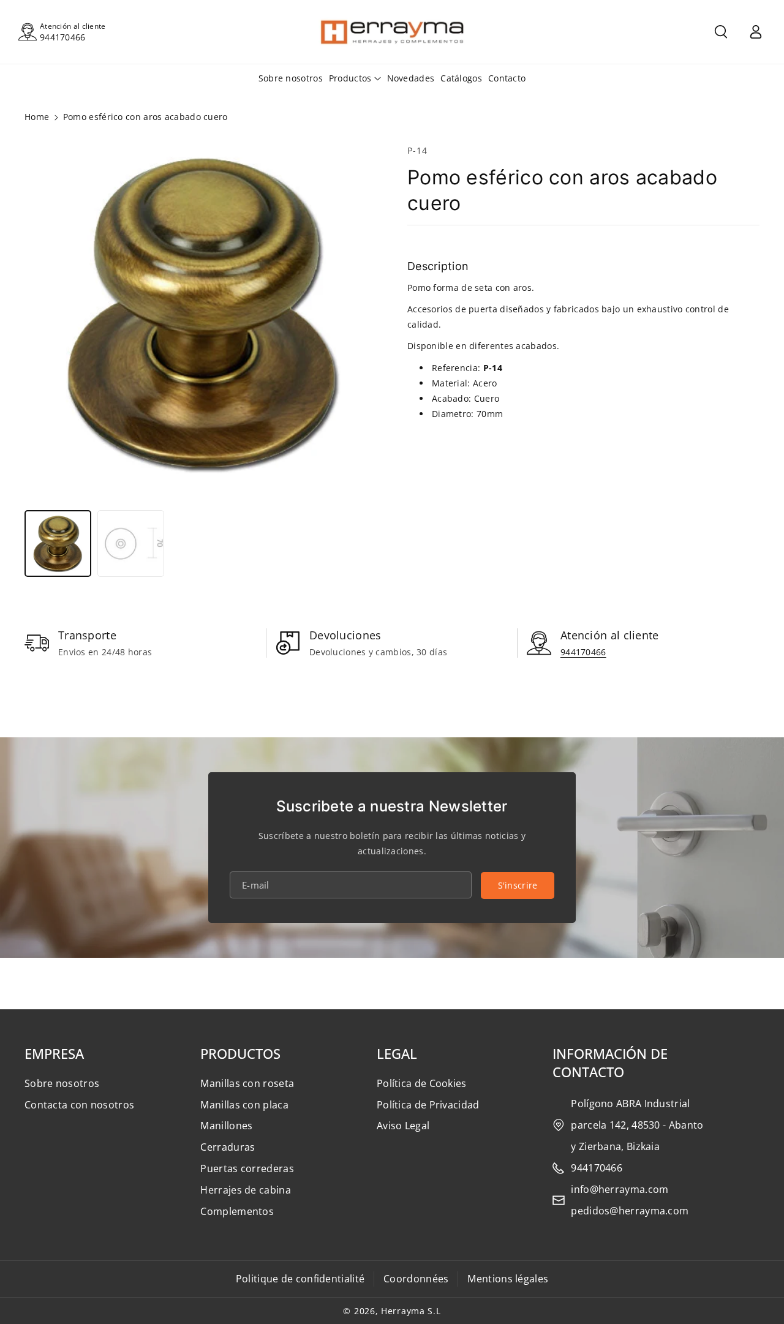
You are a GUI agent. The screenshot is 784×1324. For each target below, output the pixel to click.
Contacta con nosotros (79, 1104)
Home (36, 116)
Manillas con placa (244, 1104)
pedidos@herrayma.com (629, 1210)
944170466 (63, 37)
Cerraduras (227, 1147)
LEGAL (397, 1053)
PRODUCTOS (240, 1053)
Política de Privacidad (428, 1104)
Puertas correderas (246, 1168)
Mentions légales (507, 1278)
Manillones (226, 1125)
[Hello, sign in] (755, 31)
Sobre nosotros (61, 1083)
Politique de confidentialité (300, 1278)
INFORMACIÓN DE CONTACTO (610, 1062)
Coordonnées (415, 1278)
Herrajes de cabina (245, 1190)
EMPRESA (54, 1053)
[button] (721, 32)
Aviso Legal (403, 1125)
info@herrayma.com (619, 1189)
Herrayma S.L (410, 1311)
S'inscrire (518, 885)
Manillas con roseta (247, 1083)
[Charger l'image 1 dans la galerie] (57, 543)
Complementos (237, 1211)
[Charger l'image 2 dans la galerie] (130, 543)
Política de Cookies (422, 1083)
